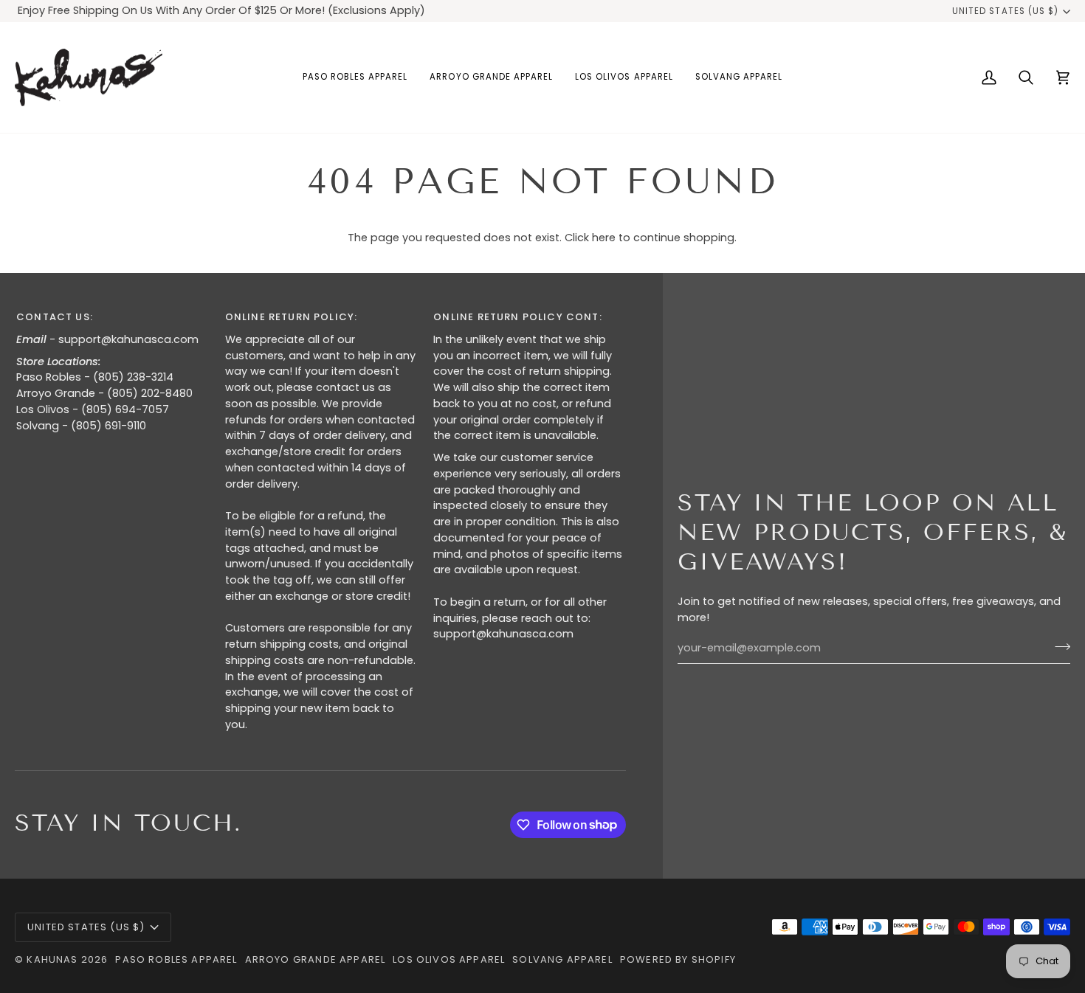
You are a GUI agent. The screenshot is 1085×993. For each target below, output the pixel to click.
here (604, 237)
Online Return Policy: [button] (291, 317)
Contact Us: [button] (54, 317)
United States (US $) (1005, 11)
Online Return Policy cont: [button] (517, 317)
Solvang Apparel (562, 959)
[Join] (1058, 646)
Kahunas (52, 959)
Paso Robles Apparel (176, 959)
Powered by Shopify (678, 959)
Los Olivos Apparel (449, 959)
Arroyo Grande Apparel (315, 959)
